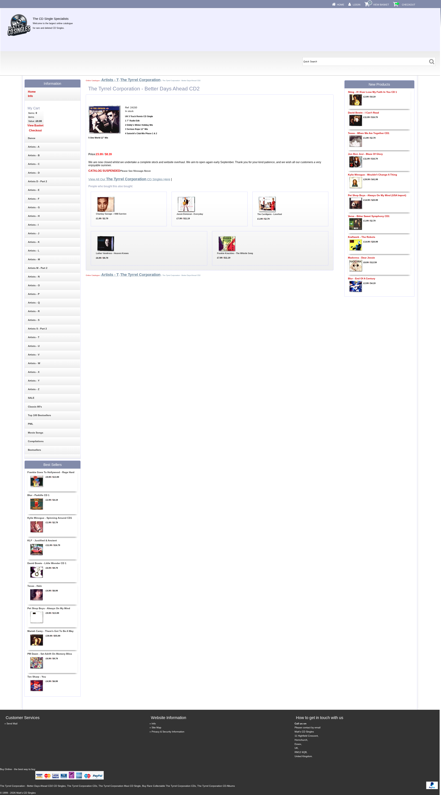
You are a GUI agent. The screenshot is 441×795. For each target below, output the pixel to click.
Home (340, 4)
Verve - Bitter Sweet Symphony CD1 (368, 216)
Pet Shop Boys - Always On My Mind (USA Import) (377, 195)
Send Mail (12, 723)
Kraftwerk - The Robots (361, 237)
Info (154, 723)
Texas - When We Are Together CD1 (368, 133)
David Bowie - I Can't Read (363, 112)
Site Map (156, 727)
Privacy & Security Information (168, 731)
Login (356, 4)
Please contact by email (307, 727)
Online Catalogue (93, 80)
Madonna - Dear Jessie (361, 257)
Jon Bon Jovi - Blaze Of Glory (365, 154)
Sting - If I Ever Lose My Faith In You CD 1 (372, 92)
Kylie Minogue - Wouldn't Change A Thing (372, 174)
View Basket (381, 4)
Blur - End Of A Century (361, 278)
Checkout (408, 4)
